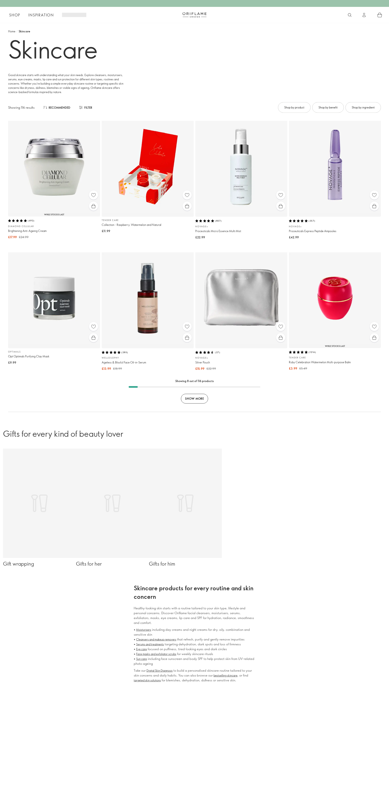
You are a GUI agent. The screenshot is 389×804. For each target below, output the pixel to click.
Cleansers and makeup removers (156, 639)
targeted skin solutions (147, 680)
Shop (14, 15)
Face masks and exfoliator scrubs (156, 654)
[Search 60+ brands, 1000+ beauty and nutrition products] (350, 15)
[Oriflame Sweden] (194, 14)
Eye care (141, 649)
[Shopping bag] (379, 15)
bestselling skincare (225, 675)
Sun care (141, 659)
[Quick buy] (93, 206)
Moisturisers (143, 630)
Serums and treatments (150, 644)
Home (11, 31)
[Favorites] (93, 195)
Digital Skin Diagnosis (159, 670)
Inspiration (41, 15)
